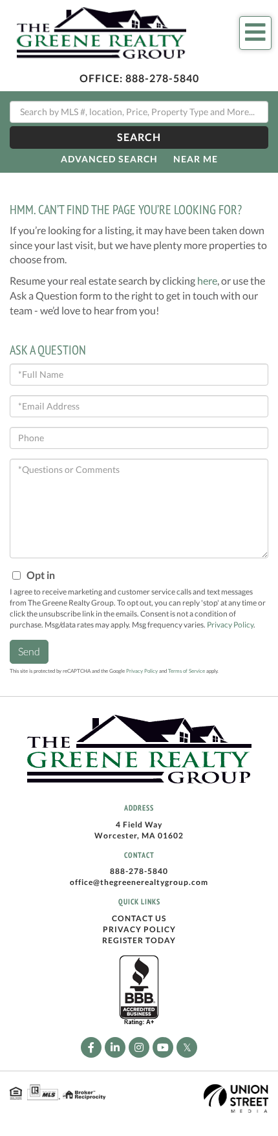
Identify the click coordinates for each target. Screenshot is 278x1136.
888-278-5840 (162, 78)
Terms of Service (186, 671)
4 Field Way (139, 824)
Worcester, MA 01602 (139, 835)
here (207, 280)
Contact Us (139, 918)
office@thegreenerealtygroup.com (139, 882)
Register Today (139, 940)
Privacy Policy (230, 624)
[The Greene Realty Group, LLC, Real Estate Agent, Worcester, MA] (139, 991)
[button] (139, 137)
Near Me (195, 158)
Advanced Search (109, 158)
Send (29, 651)
